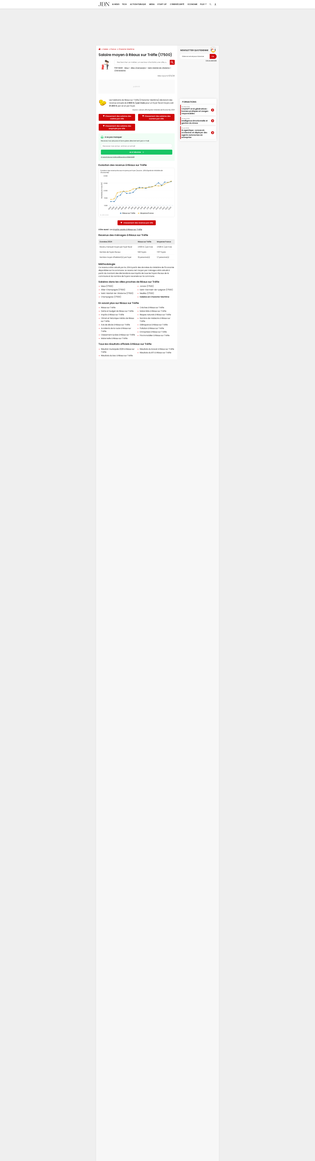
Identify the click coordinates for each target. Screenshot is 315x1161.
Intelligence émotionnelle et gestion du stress (194, 121)
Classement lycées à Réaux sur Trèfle (118, 335)
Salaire (105, 49)
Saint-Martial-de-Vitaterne (159, 68)
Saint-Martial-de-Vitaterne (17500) (117, 293)
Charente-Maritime (126, 49)
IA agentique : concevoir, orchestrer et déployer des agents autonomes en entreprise (194, 132)
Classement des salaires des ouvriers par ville (158, 117)
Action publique (138, 4)
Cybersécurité (177, 4)
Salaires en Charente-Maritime (154, 297)
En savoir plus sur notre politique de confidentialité (117, 157)
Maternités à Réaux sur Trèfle (153, 311)
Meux (126, 68)
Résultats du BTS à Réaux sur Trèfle (155, 353)
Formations (189, 102)
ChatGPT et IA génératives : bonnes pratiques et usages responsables (194, 110)
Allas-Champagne (138, 68)
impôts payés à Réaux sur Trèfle (127, 229)
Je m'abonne (135, 152)
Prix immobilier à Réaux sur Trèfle (155, 335)
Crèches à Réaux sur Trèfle (152, 307)
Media (152, 4)
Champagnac (120, 70)
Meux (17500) (107, 286)
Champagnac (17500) (111, 297)
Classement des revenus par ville (138, 223)
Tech (124, 4)
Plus (202, 4)
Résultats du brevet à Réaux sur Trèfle (157, 349)
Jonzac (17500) (147, 286)
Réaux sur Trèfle (108, 307)
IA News (115, 4)
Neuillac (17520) (147, 293)
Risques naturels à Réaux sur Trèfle (155, 315)
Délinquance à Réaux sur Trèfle (154, 325)
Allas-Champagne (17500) (113, 290)
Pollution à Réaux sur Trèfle (152, 328)
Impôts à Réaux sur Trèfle (112, 315)
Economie (192, 4)
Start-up (161, 4)
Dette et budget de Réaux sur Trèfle (117, 311)
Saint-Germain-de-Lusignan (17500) (156, 290)
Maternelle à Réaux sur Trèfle (114, 338)
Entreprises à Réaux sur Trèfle (153, 332)
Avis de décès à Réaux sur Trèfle (115, 325)
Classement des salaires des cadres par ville (118, 117)
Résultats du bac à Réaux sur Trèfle (117, 355)
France (113, 49)
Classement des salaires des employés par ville (118, 127)
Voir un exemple (211, 60)
